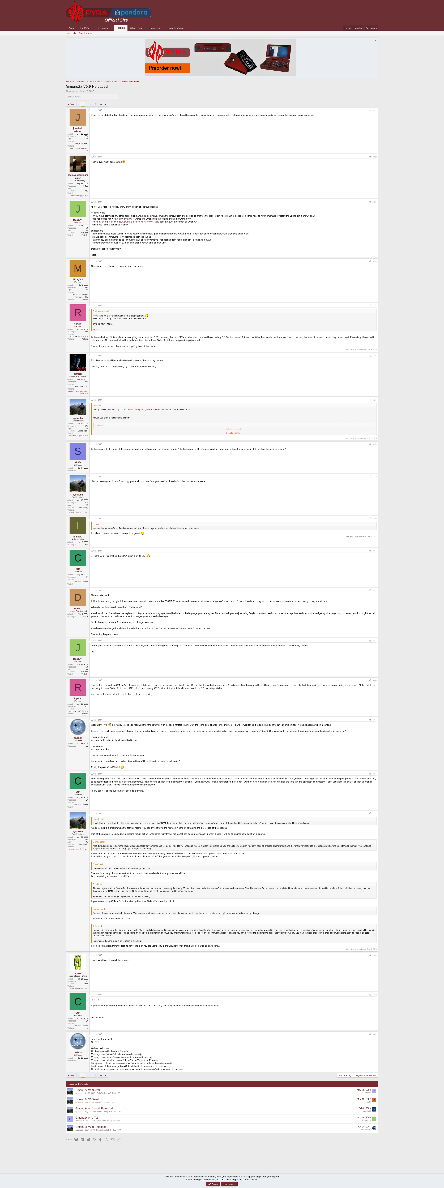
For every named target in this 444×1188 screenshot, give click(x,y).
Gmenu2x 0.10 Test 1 (88, 1117)
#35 (375, 720)
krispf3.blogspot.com (79, 195)
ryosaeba (73, 90)
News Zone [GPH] (104, 1111)
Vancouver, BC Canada (78, 336)
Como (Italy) (83, 430)
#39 (375, 994)
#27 (375, 400)
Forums (121, 27)
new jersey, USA (81, 143)
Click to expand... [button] (234, 432)
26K (113, 1102)
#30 (375, 518)
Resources (155, 27)
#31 (375, 550)
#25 (375, 305)
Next (102, 104)
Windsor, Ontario (81, 581)
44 (115, 1111)
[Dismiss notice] (375, 41)
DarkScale (366, 1092)
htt (87, 584)
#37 (375, 813)
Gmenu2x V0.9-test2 (88, 1090)
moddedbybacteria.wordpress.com (78, 392)
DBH (369, 1101)
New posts (71, 33)
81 (109, 1102)
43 (115, 1093)
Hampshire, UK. (81, 386)
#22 (375, 156)
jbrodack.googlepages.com (78, 149)
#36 (375, 773)
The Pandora (102, 27)
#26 (375, 355)
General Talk (101, 1102)
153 (114, 1130)
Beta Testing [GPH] (105, 1093)
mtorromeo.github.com (78, 435)
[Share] (370, 110)
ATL (86, 190)
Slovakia (84, 232)
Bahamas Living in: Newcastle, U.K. (80, 295)
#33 (375, 640)
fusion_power (365, 1129)
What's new (136, 27)
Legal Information (176, 27)
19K (119, 1111)
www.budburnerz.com (79, 988)
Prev (72, 104)
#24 (375, 261)
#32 (375, 590)
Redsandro (366, 1120)
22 (114, 1120)
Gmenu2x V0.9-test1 (88, 1099)
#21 (375, 110)
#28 (375, 444)
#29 (375, 476)
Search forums (85, 33)
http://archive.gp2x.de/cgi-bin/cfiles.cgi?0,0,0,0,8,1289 (132, 221)
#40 (375, 1034)
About (71, 27)
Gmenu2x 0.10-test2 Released (94, 1108)
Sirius (86, 983)
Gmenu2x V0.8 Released (90, 1127)
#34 (375, 680)
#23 (375, 201)
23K (119, 1093)
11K (118, 1120)
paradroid (367, 1111)
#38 (375, 955)
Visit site (85, 235)
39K (119, 1130)
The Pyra (84, 27)
